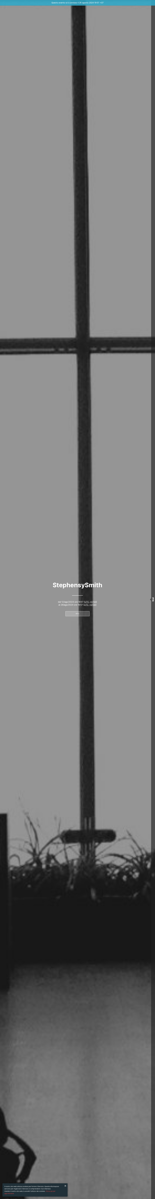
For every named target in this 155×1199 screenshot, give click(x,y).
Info (77, 614)
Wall (153, 599)
